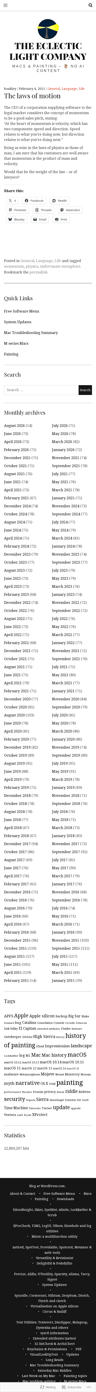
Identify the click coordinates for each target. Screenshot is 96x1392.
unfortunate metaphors (60, 266)
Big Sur (74, 1016)
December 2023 (17, 554)
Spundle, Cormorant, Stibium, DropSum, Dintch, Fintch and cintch (52, 1298)
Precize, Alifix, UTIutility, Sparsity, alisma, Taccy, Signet (52, 1276)
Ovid (52, 1083)
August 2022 (14, 619)
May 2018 (60, 820)
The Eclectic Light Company (48, 51)
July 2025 (60, 474)
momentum (14, 266)
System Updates (17, 322)
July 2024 (60, 522)
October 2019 (15, 755)
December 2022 (17, 602)
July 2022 (60, 619)
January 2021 (63, 691)
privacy (50, 1092)
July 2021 (60, 667)
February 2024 (16, 546)
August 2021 (14, 667)
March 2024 (62, 538)
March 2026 (62, 442)
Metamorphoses (30, 1074)
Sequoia (30, 1100)
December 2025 (17, 458)
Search (88, 5)
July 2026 (60, 426)
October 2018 (15, 804)
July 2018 (60, 812)
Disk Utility (11, 1028)
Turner (47, 1108)
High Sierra (44, 1036)
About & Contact (22, 1193)
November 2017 (65, 844)
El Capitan (27, 1028)
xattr (20, 1115)
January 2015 (63, 980)
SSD (79, 1100)
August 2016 (14, 908)
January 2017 (63, 884)
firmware (77, 1028)
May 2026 (60, 434)
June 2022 (12, 627)
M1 (28, 1055)
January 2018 (63, 836)
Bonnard (9, 1023)
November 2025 (65, 458)
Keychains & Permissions (47, 1349)
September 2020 (66, 707)
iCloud (40, 1046)
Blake (85, 1016)
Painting (11, 354)
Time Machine (16, 1108)
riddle (71, 1091)
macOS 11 (12, 1068)
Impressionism (57, 1046)
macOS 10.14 (50, 1062)
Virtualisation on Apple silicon (55, 1306)
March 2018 (62, 828)
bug (18, 1023)
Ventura (10, 1115)
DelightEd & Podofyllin (54, 1263)
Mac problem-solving (39, 1381)
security (14, 1099)
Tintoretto (35, 1108)
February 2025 (16, 498)
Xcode (27, 1115)
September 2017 (66, 852)
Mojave (47, 1074)
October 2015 (15, 948)
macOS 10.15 (73, 1062)
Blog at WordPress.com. (47, 1186)
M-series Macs (16, 343)
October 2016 (15, 900)
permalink (38, 272)
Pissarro (27, 1092)
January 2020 (63, 739)
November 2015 (65, 940)
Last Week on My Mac (38, 1376)
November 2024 (65, 506)
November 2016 (65, 892)
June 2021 (12, 675)
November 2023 (65, 554)
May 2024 (60, 530)
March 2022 (62, 635)
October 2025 (15, 466)
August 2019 (14, 763)
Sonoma (70, 1100)
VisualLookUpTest (44, 1354)
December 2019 (17, 747)
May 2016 (60, 916)
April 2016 (13, 924)
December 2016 (17, 892)
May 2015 (60, 964)
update (61, 1107)
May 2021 (60, 675)
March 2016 (62, 924)
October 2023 (15, 562)
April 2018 (13, 828)
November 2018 (65, 796)
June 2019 (12, 771)
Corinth (70, 1023)
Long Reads (54, 1360)
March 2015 (62, 972)
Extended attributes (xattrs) (54, 1338)
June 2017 (12, 868)
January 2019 (63, 787)
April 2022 (13, 635)
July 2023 (60, 570)
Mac (36, 1055)
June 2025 (12, 482)
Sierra (42, 1099)
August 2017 (14, 860)
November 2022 (65, 602)
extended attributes (48, 1028)
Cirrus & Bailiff (54, 1311)
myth (9, 1083)
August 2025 (14, 474)
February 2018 (16, 836)
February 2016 (16, 932)
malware (11, 1074)
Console (59, 1023)
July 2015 (60, 956)
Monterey (72, 1074)
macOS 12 (29, 1068)
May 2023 (60, 578)
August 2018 (14, 812)
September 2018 (66, 804)
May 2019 (60, 771)
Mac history (54, 1055)
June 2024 (12, 530)
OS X (44, 1084)
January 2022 (63, 643)
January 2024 (63, 546)
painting (69, 1082)
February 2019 (16, 787)
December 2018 (17, 796)
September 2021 (66, 659)
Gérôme (27, 1037)
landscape (81, 1045)
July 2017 (60, 860)
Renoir (61, 1092)
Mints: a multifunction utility (54, 1236)
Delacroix (81, 1023)
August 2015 (14, 956)
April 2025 (13, 490)
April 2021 (13, 683)
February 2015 (16, 980)
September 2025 (66, 466)
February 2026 (16, 450)
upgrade (76, 1108)
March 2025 (62, 490)
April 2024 (13, 538)
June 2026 (12, 434)
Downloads (65, 1199)
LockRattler (11, 1055)
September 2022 (66, 611)
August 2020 (14, 715)
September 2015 (66, 948)
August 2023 (14, 570)
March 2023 (62, 586)
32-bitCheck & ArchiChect (54, 1344)
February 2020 (16, 739)
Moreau (86, 1074)
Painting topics (75, 1376)
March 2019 (62, 779)
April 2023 (13, 586)
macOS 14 (59, 1068)
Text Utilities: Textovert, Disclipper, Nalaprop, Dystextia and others (52, 1325)
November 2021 (65, 651)
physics (32, 266)
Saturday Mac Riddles (54, 1370)
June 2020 (12, 723)
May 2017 (60, 868)
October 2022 (15, 611)
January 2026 (63, 450)
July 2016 (60, 908)
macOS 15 (73, 1068)
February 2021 (16, 691)
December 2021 (17, 651)
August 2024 (14, 522)
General (54, 88)
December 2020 (17, 699)
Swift (85, 1100)
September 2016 (66, 900)
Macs (88, 1193)
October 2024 (15, 514)
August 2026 (14, 426)
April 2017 (13, 876)
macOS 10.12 (12, 1062)
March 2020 (62, 731)
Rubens (84, 1092)
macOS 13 (44, 1068)
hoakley (10, 88)
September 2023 (66, 562)
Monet (59, 1074)
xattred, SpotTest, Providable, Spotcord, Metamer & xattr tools (52, 1249)
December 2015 (17, 940)
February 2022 (16, 643)
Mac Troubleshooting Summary (31, 333)
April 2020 (13, 731)
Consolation (45, 1023)
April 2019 (13, 779)
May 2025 (60, 482)
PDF (79, 1349)
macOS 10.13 (30, 1062)
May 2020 (60, 723)
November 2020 (65, 699)
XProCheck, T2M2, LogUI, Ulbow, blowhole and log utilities (52, 1228)
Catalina (29, 1023)
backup (61, 1016)
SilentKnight (57, 1100)
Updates (72, 1354)
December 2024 (17, 506)
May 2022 (60, 627)
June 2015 (12, 964)
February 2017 (16, 884)
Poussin (38, 1092)
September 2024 (66, 514)
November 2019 (65, 747)
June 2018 (12, 820)
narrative (27, 1083)
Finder (66, 1028)
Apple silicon (42, 1016)
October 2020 (15, 707)
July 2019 (60, 763)
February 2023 (16, 594)
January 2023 (63, 594)
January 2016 (63, 932)
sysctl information (54, 1333)
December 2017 (17, 844)
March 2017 (62, 876)
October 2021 (15, 659)
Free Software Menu (21, 311)
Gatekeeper (12, 1037)
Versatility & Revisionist (54, 1258)
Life (82, 88)
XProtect (39, 1114)
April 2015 (13, 972)
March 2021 (62, 683)
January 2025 (63, 498)
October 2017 (15, 852)
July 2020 (60, 715)
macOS (77, 1054)
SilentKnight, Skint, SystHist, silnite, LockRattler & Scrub (52, 1212)
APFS (8, 1016)
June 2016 (12, 916)
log (22, 1055)
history (60, 1037)
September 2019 (66, 755)
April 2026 (13, 442)
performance (12, 1092)
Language (69, 88)
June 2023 (12, 578)
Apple (21, 1015)
